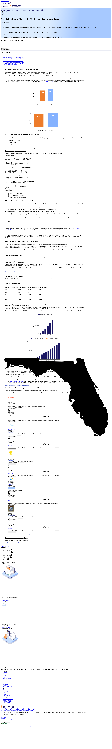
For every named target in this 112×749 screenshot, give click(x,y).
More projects (31, 10)
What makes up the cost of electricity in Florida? (13, 61)
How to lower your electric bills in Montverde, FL (13, 62)
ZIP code (3, 45)
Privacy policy (3, 718)
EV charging (24, 10)
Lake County (5, 15)
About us (37, 10)
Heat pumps (17, 10)
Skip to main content (5, 1)
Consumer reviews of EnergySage (10, 64)
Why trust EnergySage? (5, 49)
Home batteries (10, 10)
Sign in (44, 10)
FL (3, 13)
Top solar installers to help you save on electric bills (13, 63)
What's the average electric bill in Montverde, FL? (13, 57)
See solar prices (4, 48)
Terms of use (3, 717)
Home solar (3, 10)
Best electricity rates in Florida (9, 59)
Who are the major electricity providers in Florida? (13, 58)
